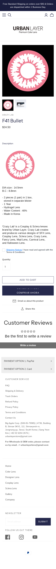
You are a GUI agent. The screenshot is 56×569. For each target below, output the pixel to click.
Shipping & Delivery (14, 391)
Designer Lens (12, 477)
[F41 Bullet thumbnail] (7, 105)
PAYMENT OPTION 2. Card (18, 369)
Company (10, 499)
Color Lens (10, 471)
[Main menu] (4, 15)
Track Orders (11, 396)
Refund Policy (12, 401)
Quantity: (6, 259)
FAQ (7, 385)
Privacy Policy (11, 407)
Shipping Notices (14, 250)
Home (8, 466)
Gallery (8, 494)
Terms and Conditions (15, 412)
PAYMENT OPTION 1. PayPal (19, 361)
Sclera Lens (11, 488)
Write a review (28, 345)
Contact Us (10, 418)
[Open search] (9, 15)
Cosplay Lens (12, 483)
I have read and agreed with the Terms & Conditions (29, 251)
